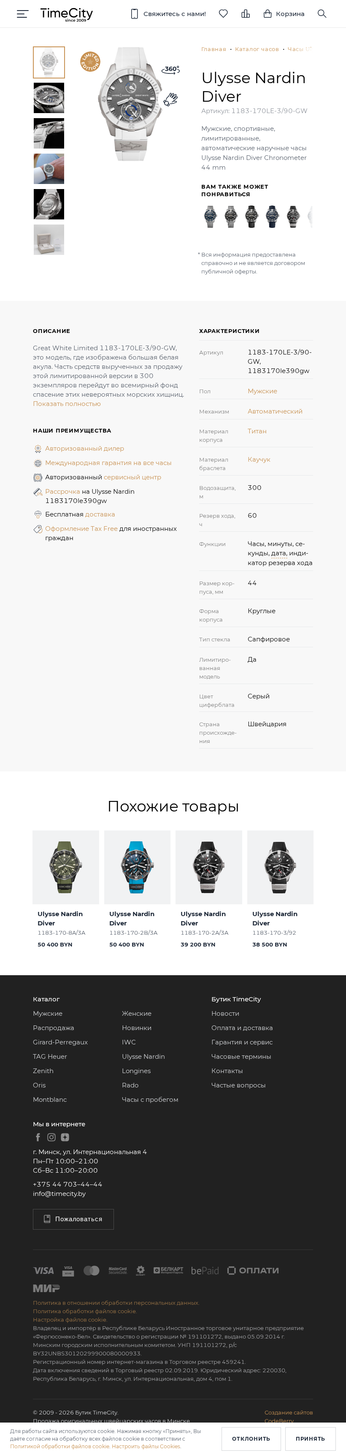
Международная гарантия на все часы (108, 463)
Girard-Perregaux (60, 1042)
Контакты (227, 1071)
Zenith (43, 1071)
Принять (310, 1439)
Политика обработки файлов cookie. (85, 1311)
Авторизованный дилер (84, 448)
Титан (257, 431)
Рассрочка (63, 491)
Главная (213, 49)
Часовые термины (241, 1056)
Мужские (262, 391)
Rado (130, 1085)
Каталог (46, 999)
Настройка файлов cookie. (70, 1319)
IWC (129, 1042)
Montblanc (50, 1099)
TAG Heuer (50, 1056)
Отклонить (251, 1439)
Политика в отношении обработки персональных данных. (116, 1302)
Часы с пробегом (150, 1099)
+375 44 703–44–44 (68, 1184)
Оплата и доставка (242, 1028)
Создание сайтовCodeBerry (289, 1416)
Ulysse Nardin (143, 1056)
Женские (136, 1013)
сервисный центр (132, 477)
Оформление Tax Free (82, 529)
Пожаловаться (79, 1218)
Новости (225, 1013)
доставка (100, 514)
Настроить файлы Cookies (146, 1446)
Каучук (259, 459)
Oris (39, 1085)
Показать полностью (67, 404)
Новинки (136, 1028)
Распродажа (53, 1028)
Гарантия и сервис (242, 1042)
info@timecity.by (59, 1194)
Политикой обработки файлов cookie (59, 1446)
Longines (136, 1071)
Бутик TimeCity (236, 999)
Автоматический (275, 411)
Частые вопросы (238, 1085)
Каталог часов (257, 49)
